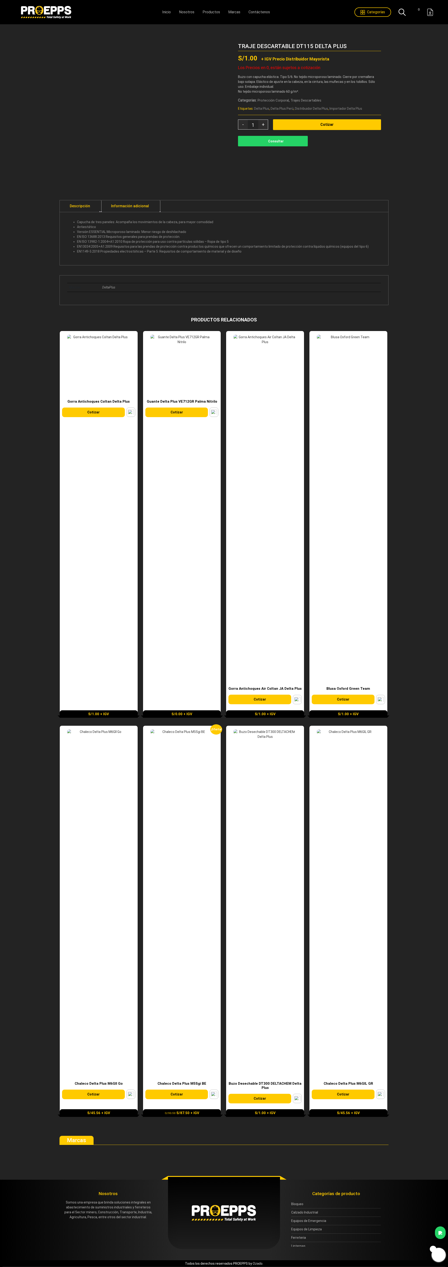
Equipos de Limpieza (306, 1229)
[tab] (80, 206)
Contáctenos (259, 12)
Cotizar (327, 124)
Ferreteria (298, 1237)
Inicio (166, 12)
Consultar (276, 141)
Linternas (298, 1246)
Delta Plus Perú (282, 108)
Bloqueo (297, 1204)
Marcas (234, 12)
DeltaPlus (108, 287)
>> (381, 46)
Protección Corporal (273, 100)
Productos (211, 12)
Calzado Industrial (304, 1212)
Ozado (257, 1263)
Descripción (80, 206)
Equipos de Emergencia (308, 1221)
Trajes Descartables (305, 100)
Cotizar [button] (93, 412)
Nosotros (186, 12)
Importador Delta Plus (345, 108)
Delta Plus (261, 108)
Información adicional (130, 206)
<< (373, 46)
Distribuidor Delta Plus (311, 108)
